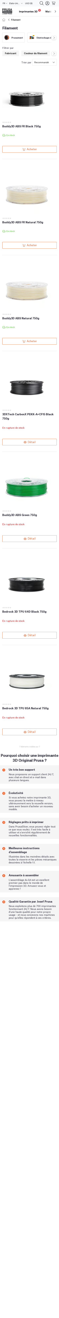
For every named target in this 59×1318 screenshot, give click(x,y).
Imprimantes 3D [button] (29, 11)
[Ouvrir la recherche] (41, 3)
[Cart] (53, 3)
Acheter (32, 149)
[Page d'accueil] (4, 20)
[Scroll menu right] (55, 11)
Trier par (26, 62)
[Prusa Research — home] (7, 11)
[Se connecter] (47, 3)
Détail (32, 442)
